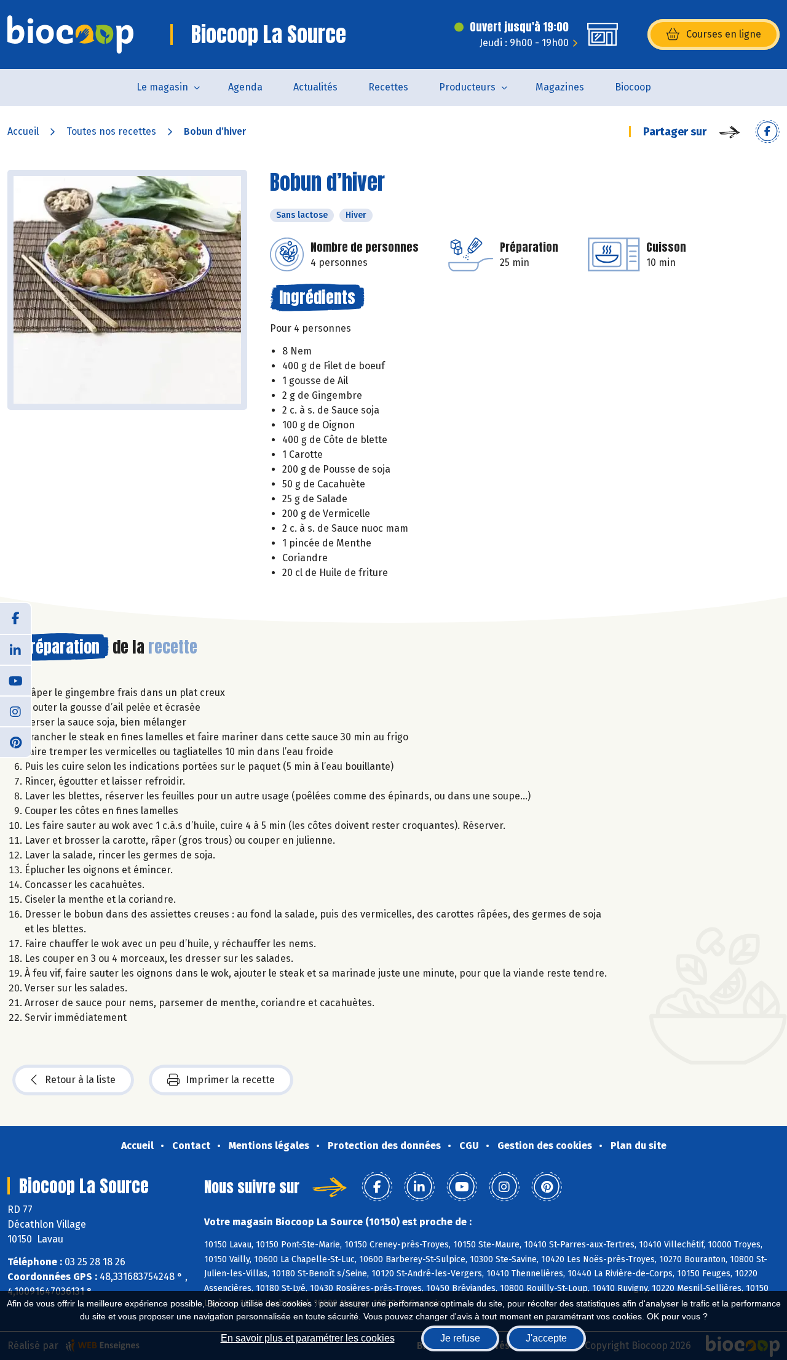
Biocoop (633, 87)
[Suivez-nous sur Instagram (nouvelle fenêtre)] (15, 710)
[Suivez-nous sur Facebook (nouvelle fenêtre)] (15, 618)
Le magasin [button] (162, 87)
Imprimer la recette (230, 1080)
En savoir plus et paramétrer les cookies (308, 1338)
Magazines (560, 87)
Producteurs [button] (467, 87)
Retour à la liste (80, 1080)
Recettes (388, 87)
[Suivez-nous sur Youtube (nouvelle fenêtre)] (15, 680)
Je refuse (460, 1338)
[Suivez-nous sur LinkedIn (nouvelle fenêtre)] (15, 649)
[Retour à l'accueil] (70, 34)
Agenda (245, 87)
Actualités (315, 87)
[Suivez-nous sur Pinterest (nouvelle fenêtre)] (15, 741)
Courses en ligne (723, 34)
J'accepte (546, 1338)
